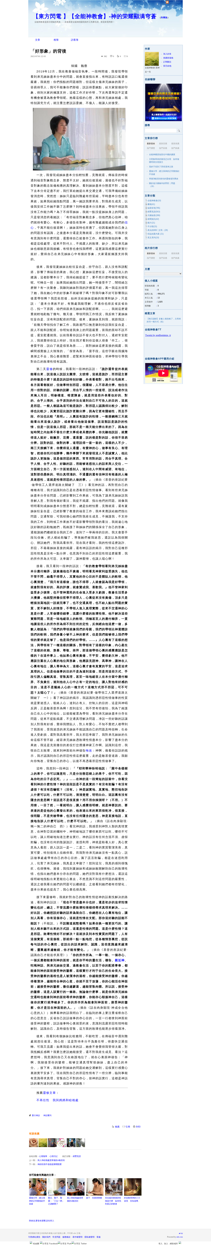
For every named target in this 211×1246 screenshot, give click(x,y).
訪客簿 (74, 40)
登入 (160, 1243)
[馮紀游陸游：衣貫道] (80, 1142)
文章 (37, 40)
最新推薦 (175, 143)
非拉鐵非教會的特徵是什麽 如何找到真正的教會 (113, 1201)
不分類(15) (152, 226)
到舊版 (164, 17)
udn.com (179, 1237)
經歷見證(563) (154, 211)
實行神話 (36, 1115)
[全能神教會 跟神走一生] (42, 1142)
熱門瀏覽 (151, 148)
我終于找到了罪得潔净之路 (161, 166)
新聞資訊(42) (153, 219)
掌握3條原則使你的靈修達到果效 (163, 179)
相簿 (56, 40)
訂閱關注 (167, 62)
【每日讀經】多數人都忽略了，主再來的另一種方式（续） (164, 320)
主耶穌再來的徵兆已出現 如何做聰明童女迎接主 (164, 160)
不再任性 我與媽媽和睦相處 (57, 1100)
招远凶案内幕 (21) (156, 234)
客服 (99, 1237)
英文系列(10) (153, 237)
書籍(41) (151, 204)
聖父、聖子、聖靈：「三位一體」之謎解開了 (56, 1201)
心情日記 (54, 1156)
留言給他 (167, 66)
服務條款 (66, 1237)
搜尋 (179, 130)
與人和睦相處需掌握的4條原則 (51, 1160)
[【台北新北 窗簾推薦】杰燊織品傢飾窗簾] (61, 1142)
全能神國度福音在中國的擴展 (162, 154)
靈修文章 (49, 1092)
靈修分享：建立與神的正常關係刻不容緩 (37, 1201)
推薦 (117, 1126)
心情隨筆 (43, 1156)
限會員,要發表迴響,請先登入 (41, 1220)
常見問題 (56, 1237)
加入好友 (167, 54)
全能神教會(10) (154, 200)
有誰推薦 (34, 1133)
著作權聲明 (77, 1237)
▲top (181, 1233)
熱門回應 (163, 148)
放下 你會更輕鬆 (94, 1198)
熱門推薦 (175, 148)
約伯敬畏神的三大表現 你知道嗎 (132, 1199)
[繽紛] (52, 1142)
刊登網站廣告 (34, 1237)
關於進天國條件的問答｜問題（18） (162, 185)
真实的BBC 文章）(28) (158, 230)
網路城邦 (174, 1243)
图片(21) (151, 223)
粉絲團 (36, 1243)
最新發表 (151, 143)
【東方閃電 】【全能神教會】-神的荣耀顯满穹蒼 (95, 16)
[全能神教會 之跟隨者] (33, 1142)
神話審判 (47, 1115)
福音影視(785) (154, 208)
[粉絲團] (31, 1242)
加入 (166, 1243)
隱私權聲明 (89, 1237)
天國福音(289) (154, 215)
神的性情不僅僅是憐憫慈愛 (50, 1164)
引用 (127, 1126)
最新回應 (163, 143)
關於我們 (46, 1237)
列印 (138, 1126)
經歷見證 (76, 1156)
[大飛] (71, 1142)
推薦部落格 (168, 58)
